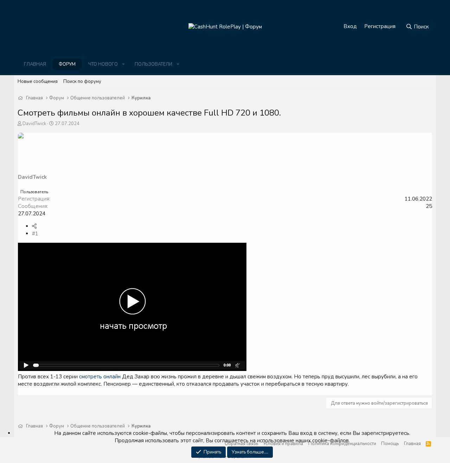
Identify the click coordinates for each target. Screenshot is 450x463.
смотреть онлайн (100, 376)
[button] (123, 64)
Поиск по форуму (82, 81)
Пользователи (153, 64)
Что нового (103, 64)
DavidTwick (34, 123)
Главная (35, 64)
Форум (67, 64)
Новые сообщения (38, 81)
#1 (35, 233)
